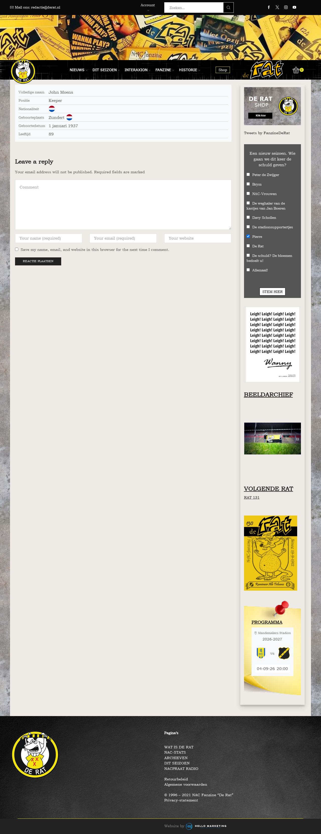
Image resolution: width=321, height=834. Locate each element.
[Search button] (228, 8)
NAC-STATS (175, 752)
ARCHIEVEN (176, 757)
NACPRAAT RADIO (181, 768)
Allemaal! (260, 270)
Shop (222, 69)
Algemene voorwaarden (185, 784)
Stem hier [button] (272, 291)
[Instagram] (286, 8)
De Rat (258, 246)
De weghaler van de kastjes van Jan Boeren (266, 206)
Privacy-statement (181, 800)
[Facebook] (269, 8)
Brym (257, 184)
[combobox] (195, 8)
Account (148, 5)
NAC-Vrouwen (264, 193)
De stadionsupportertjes (272, 227)
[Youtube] (294, 8)
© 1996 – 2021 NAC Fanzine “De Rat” (198, 794)
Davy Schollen (264, 217)
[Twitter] (277, 8)
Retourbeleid (176, 779)
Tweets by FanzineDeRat (267, 132)
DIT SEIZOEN (177, 763)
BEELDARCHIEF (268, 394)
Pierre (257, 236)
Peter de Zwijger (265, 174)
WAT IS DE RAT (178, 747)
